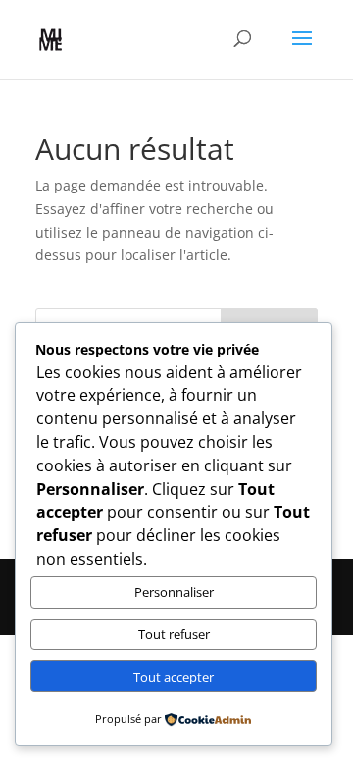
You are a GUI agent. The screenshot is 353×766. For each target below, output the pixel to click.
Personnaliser (174, 592)
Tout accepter (173, 676)
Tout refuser (174, 634)
